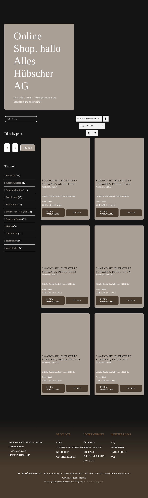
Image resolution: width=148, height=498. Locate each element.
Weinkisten (11, 197)
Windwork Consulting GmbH (94, 482)
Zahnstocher (12, 248)
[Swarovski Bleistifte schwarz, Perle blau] (119, 157)
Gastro (9, 226)
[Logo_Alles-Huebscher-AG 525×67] (29, 432)
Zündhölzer (12, 233)
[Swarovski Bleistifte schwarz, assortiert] (65, 157)
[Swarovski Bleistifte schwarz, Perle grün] (119, 245)
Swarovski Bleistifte (68, 196)
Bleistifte (10, 175)
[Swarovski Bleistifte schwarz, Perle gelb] (65, 245)
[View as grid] (89, 133)
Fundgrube (11, 204)
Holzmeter (11, 240)
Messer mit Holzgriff (16, 211)
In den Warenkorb (52, 212)
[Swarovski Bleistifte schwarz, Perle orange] (65, 333)
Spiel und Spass (14, 219)
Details (77, 212)
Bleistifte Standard (55, 196)
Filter (28, 147)
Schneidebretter (14, 190)
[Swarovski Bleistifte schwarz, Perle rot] (119, 333)
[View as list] (95, 133)
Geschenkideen (14, 182)
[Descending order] (105, 118)
